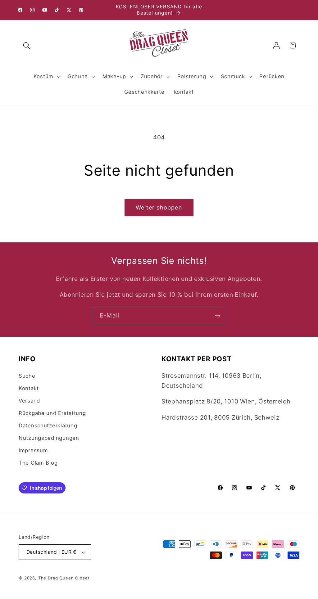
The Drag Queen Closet (64, 577)
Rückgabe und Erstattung (52, 413)
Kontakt (29, 388)
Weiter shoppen (159, 207)
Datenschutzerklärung (48, 425)
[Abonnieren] (217, 315)
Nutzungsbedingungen (49, 438)
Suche (27, 376)
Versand (29, 401)
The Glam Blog (38, 463)
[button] (27, 45)
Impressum (33, 450)
